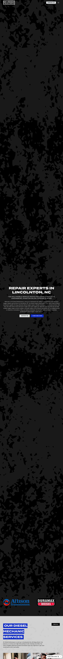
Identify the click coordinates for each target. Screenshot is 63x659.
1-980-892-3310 (37, 315)
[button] (58, 2)
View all (55, 624)
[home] (9, 2)
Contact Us (51, 2)
